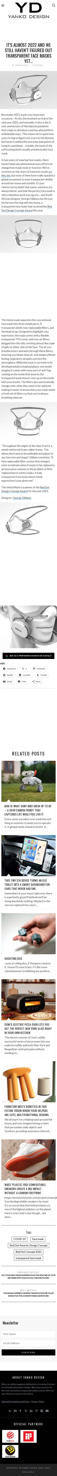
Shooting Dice (13, 958)
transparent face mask (28, 1258)
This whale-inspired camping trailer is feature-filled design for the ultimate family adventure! (28, 1293)
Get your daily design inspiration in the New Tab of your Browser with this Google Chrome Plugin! (28, 1275)
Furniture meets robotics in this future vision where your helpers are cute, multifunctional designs (27, 1111)
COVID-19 (19, 1239)
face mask (38, 1239)
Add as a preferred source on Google (30, 656)
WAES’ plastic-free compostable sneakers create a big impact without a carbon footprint (25, 1189)
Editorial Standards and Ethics (15, 1401)
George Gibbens (22, 497)
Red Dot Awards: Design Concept (29, 1245)
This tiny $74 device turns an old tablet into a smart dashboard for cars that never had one (27, 884)
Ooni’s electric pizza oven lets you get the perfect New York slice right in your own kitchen (28, 1029)
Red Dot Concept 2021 (29, 1251)
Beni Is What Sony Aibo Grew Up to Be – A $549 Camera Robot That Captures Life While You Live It (28, 810)
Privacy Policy (37, 1401)
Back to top (27, 1472)
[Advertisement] (29, 31)
